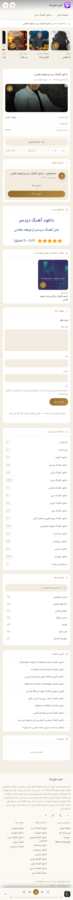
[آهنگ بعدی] (42, 892)
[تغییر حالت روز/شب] (13, 5)
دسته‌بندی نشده (60, 564)
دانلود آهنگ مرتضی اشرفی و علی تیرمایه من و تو (41, 720)
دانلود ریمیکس (60, 541)
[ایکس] (60, 815)
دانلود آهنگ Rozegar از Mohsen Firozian (44, 684)
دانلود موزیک (61, 557)
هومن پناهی (61, 611)
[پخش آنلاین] (56, 45)
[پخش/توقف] (36, 892)
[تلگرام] (45, 815)
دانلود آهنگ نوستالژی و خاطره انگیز (50, 518)
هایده (64, 625)
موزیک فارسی (18, 828)
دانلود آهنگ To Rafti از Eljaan (49, 705)
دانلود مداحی (61, 549)
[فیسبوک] (68, 815)
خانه (64, 23)
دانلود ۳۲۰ (37, 194)
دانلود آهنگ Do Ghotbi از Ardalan (47, 669)
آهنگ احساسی (17, 846)
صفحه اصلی (62, 15)
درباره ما (67, 837)
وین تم (52, 885)
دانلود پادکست (60, 534)
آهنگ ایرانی (18, 842)
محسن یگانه (61, 618)
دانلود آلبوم (62, 457)
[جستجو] (5, 5)
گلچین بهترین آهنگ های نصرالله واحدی (45, 691)
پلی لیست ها (65, 832)
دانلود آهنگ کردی (59, 503)
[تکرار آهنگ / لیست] (24, 892)
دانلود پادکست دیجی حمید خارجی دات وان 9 (43, 727)
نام (66, 356)
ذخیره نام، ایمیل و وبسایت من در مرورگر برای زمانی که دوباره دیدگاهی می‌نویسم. (36, 392)
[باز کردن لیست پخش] (5, 894)
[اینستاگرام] (53, 815)
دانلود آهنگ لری (60, 511)
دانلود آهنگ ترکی (59, 473)
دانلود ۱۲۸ (36, 186)
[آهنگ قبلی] (29, 892)
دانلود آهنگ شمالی (58, 488)
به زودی (64, 442)
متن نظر (64, 327)
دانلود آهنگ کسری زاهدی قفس (48, 713)
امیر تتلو (63, 631)
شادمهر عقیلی (60, 604)
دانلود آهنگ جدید (43, 15)
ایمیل (65, 371)
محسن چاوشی (60, 597)
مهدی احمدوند (60, 638)
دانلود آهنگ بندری (58, 465)
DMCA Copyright (63, 842)
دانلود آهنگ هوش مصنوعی (54, 526)
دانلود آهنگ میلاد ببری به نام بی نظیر (46, 698)
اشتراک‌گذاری (34, 142)
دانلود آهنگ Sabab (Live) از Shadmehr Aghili (41, 662)
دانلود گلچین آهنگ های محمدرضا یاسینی (44, 677)
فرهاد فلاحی (57, 23)
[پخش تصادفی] (48, 892)
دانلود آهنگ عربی (59, 495)
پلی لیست (63, 450)
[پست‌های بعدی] (4, 46)
